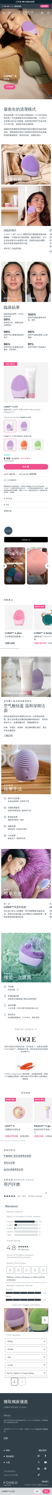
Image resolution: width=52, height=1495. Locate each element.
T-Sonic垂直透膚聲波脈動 (17, 1155)
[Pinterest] (45, 1469)
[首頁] (26, 13)
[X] (39, 1462)
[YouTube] (45, 1462)
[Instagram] (39, 1456)
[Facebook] (45, 1456)
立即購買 (9, 87)
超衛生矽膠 (9, 1162)
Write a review (35, 1196)
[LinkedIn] (39, 1469)
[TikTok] (39, 1475)
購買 (46, 1491)
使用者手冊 (7, 511)
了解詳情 (8, 735)
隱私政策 (38, 1429)
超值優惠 (44, 6)
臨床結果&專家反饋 (13, 1169)
